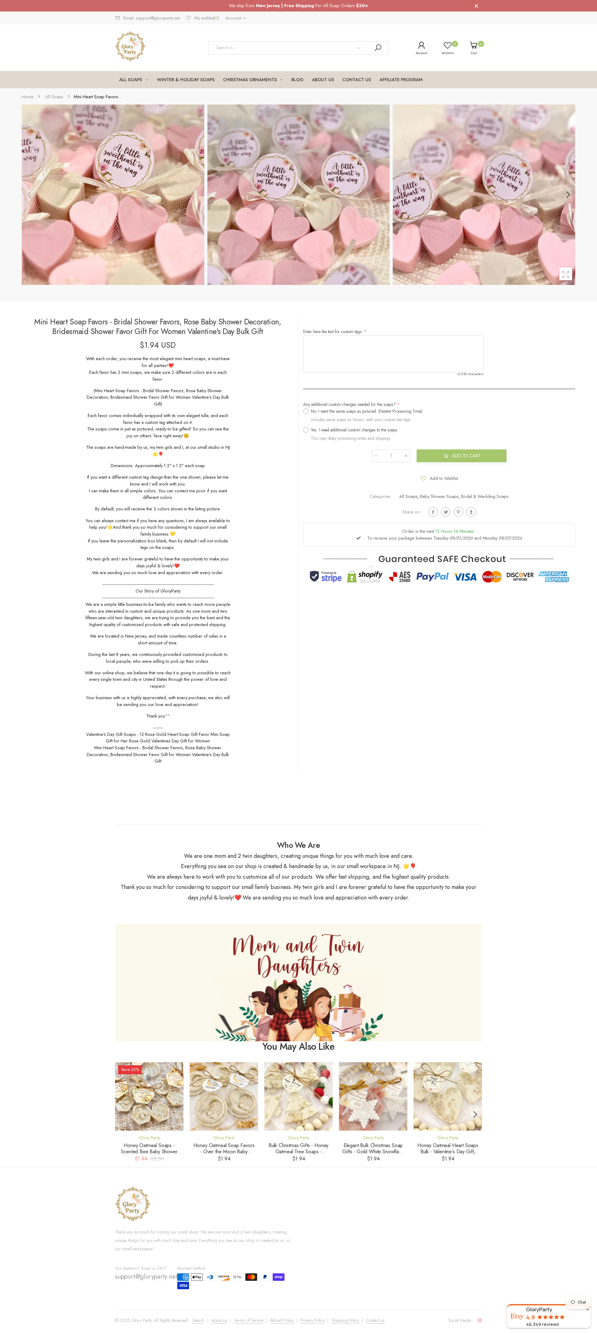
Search (198, 1320)
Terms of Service (248, 1320)
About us (219, 1320)
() (206, 18)
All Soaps (408, 496)
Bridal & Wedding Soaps (485, 496)
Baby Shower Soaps (439, 496)
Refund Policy (282, 1320)
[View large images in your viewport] (565, 273)
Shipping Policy (345, 1320)
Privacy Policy (312, 1320)
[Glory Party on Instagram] (480, 1321)
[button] (567, 195)
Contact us (375, 1320)
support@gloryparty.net (146, 1276)
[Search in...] (378, 47)
